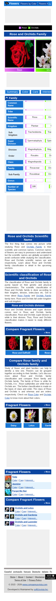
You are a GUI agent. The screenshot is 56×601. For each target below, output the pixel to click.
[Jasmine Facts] (8, 485)
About (20, 577)
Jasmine (16, 484)
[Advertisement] (28, 15)
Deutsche (36, 572)
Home (12, 577)
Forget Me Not (19, 491)
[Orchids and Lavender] (9, 523)
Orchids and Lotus (24, 508)
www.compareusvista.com (34, 584)
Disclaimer (40, 577)
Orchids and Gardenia (26, 515)
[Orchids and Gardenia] (9, 516)
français (27, 572)
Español (8, 572)
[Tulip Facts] (8, 478)
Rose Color (33, 394)
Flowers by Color (28, 3)
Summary (12, 92)
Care (35, 92)
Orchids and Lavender (26, 522)
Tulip (14, 477)
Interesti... (29, 480)
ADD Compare (50, 576)
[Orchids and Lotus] (9, 509)
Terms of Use (20, 580)
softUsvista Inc (41, 589)
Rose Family (24, 295)
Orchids (50, 70)
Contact (29, 577)
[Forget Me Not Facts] (8, 492)
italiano (45, 572)
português (17, 572)
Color (25, 92)
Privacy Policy (35, 580)
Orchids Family (34, 247)
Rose (19, 70)
